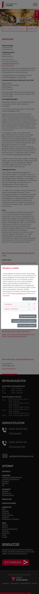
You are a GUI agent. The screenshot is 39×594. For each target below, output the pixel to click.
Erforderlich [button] (8, 304)
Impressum (6, 295)
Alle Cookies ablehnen (27, 316)
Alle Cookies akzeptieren (27, 325)
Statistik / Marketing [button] (11, 309)
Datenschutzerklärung (19, 293)
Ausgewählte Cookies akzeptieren (24, 321)
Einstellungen (27, 299)
